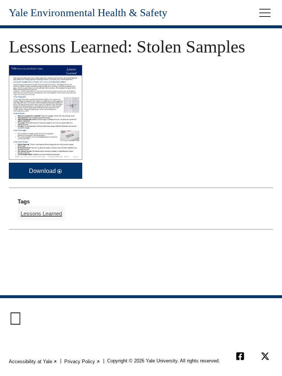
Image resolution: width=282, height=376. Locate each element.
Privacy (82, 361)
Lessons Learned (41, 213)
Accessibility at (33, 361)
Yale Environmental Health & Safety (88, 12)
